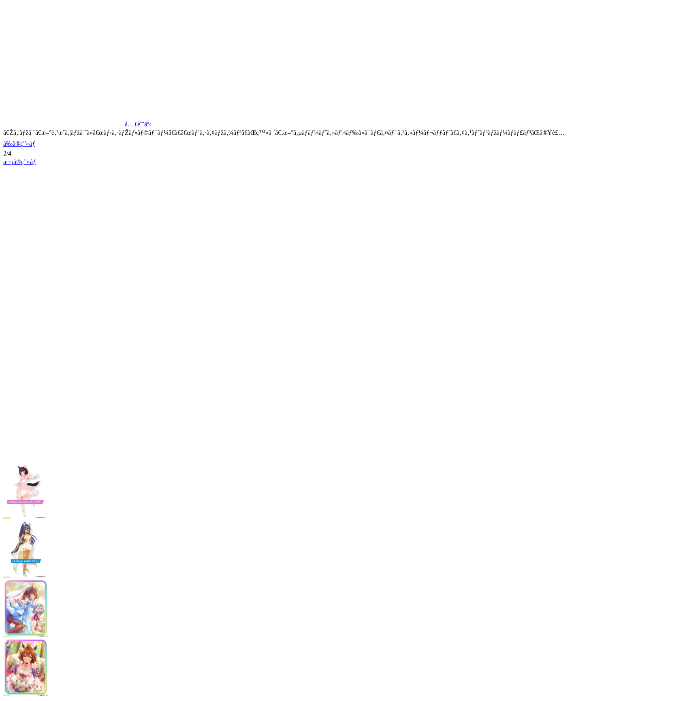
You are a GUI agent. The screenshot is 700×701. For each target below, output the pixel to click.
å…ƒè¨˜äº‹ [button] (138, 124)
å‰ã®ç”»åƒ (19, 143)
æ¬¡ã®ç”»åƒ (19, 161)
